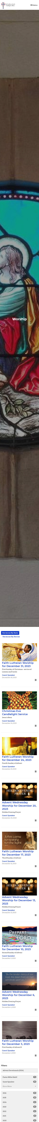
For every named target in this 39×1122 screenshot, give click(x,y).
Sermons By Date (10, 633)
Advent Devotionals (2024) (13, 1070)
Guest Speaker (19, 1082)
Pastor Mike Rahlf (19, 1077)
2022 (19, 1111)
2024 (19, 1102)
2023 (19, 1107)
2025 (19, 1098)
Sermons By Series (11, 637)
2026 (19, 1093)
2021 (19, 1116)
